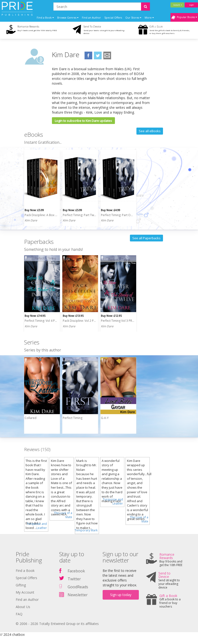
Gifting (21, 585)
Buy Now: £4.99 (110, 210)
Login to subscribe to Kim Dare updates (83, 120)
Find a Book (25, 570)
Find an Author (91, 17)
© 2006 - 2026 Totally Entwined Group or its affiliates (57, 623)
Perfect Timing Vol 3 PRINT (117, 321)
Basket (158, 26)
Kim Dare (31, 220)
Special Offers (113, 17)
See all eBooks (150, 131)
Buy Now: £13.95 (73, 315)
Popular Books (185, 17)
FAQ (19, 614)
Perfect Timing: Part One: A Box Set (117, 215)
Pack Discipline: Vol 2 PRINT (79, 321)
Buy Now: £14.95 (35, 315)
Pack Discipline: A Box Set (41, 215)
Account (177, 5)
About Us (23, 606)
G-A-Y (105, 418)
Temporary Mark (86, 530)
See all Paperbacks (146, 238)
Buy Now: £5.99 (34, 210)
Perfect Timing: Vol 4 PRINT (41, 321)
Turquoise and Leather (37, 526)
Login (191, 5)
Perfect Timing (72, 418)
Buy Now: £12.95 (111, 315)
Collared (30, 418)
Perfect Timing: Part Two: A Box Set (79, 215)
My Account (25, 592)
